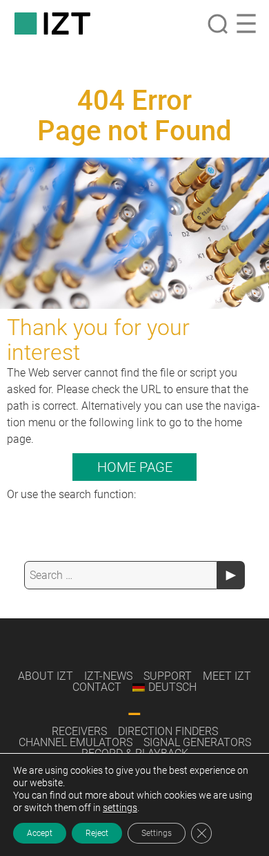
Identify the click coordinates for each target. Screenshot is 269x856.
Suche (217, 23)
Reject (97, 833)
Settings (156, 833)
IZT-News (108, 676)
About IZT (45, 676)
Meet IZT (227, 676)
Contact (96, 687)
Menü (246, 23)
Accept (39, 833)
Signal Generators (197, 742)
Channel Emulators (75, 742)
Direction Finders (168, 731)
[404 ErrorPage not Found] (134, 233)
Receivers (79, 731)
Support (167, 676)
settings (120, 807)
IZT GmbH (52, 23)
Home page (134, 467)
